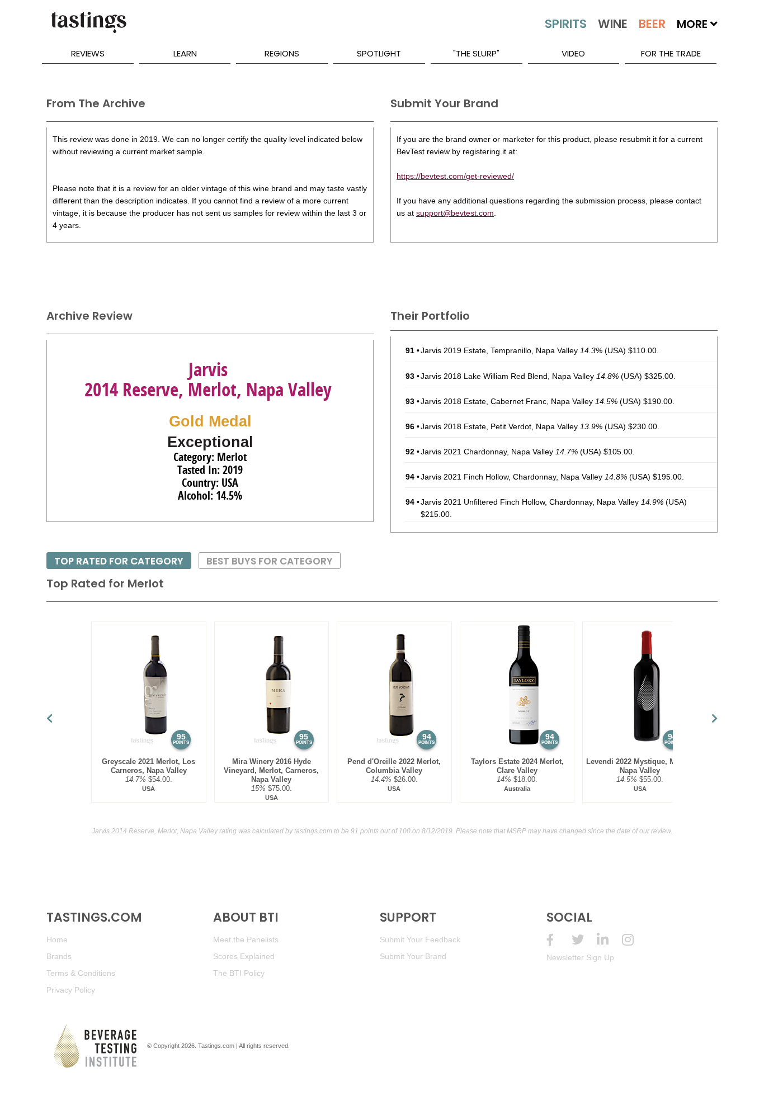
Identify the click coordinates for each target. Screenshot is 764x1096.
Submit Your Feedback (420, 939)
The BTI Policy (239, 973)
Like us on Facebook (559, 940)
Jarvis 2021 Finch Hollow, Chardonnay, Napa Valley (524, 476)
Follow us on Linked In (609, 940)
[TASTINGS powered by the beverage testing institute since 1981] (88, 28)
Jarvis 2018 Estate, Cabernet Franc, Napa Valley (519, 401)
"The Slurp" (476, 53)
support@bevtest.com (455, 212)
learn (185, 53)
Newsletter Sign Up (580, 957)
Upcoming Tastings (634, 940)
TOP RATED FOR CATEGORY (118, 561)
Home (57, 939)
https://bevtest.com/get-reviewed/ (455, 176)
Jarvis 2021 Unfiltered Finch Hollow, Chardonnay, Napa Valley (542, 501)
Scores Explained (244, 956)
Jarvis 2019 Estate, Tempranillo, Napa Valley (511, 350)
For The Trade (671, 53)
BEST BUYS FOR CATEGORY (269, 561)
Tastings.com (216, 1045)
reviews (88, 53)
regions (282, 53)
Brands (59, 956)
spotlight (379, 53)
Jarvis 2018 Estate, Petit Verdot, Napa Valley (511, 426)
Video (573, 53)
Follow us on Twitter (584, 940)
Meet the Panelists (246, 939)
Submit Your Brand (413, 956)
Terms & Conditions (80, 973)
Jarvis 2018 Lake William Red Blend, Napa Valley (520, 376)
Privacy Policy (70, 989)
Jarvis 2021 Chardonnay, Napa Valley (499, 451)
